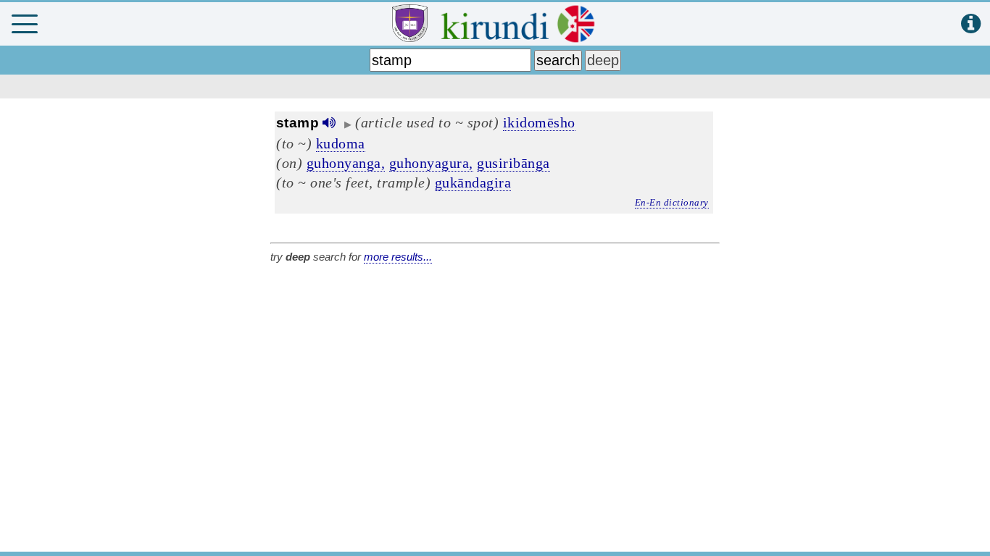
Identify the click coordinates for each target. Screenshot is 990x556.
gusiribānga (513, 163)
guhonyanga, (346, 163)
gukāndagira (473, 182)
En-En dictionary (672, 202)
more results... (398, 256)
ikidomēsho (539, 122)
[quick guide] (971, 24)
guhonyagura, (431, 163)
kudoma (340, 143)
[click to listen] (329, 123)
